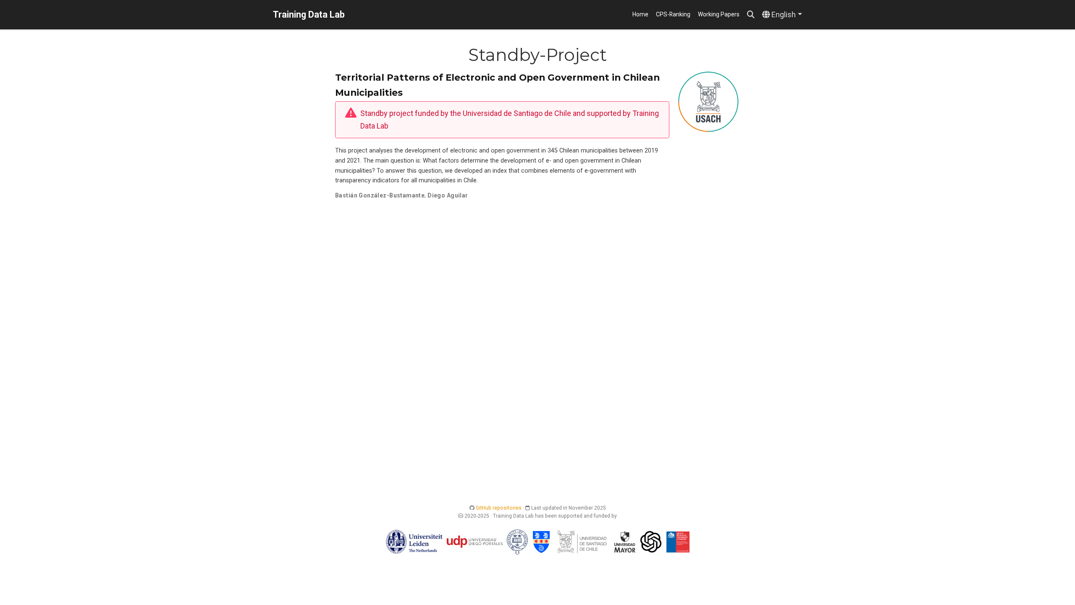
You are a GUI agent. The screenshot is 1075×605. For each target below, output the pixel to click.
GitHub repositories (499, 508)
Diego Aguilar (447, 195)
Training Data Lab (309, 14)
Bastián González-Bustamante (380, 195)
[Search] (751, 15)
